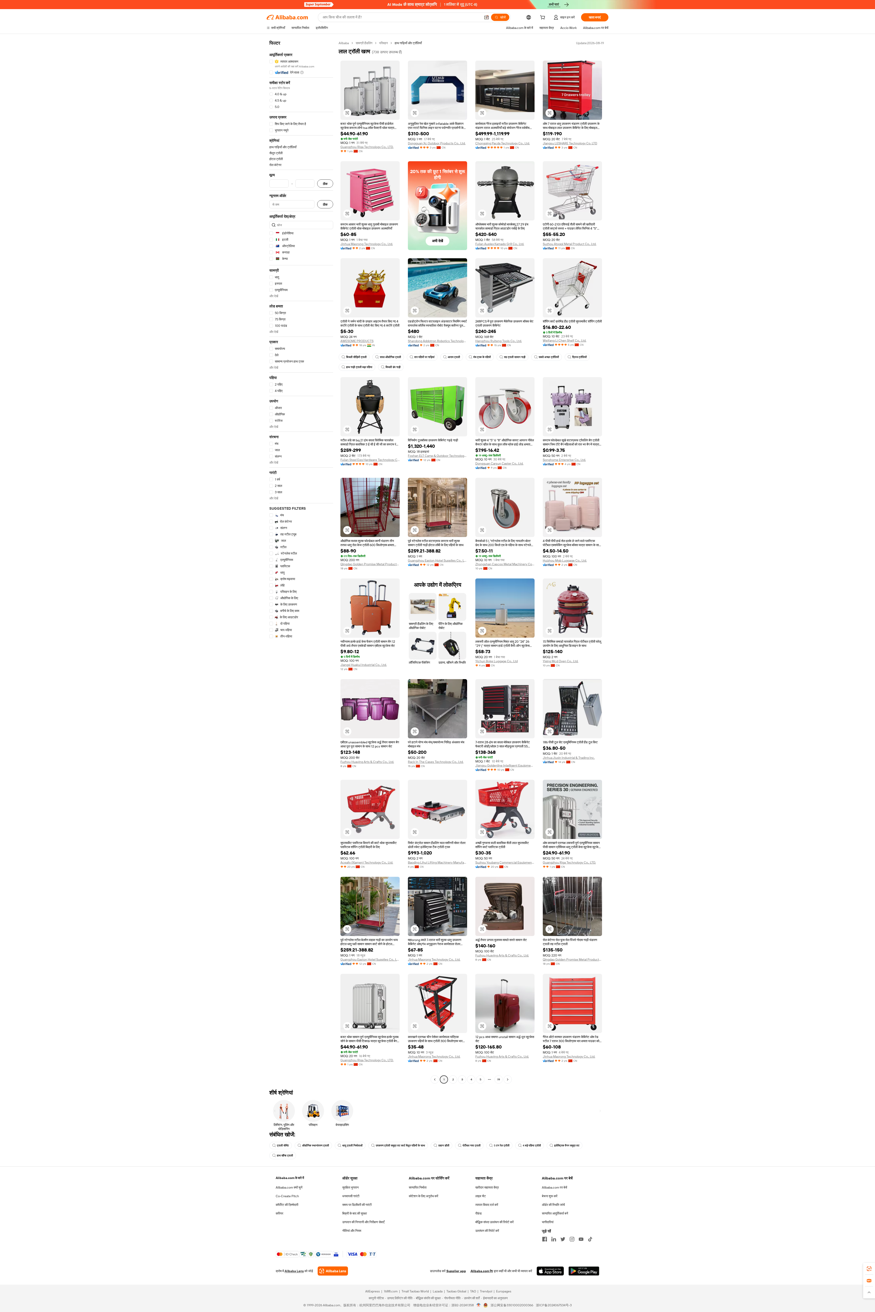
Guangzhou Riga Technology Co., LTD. (367, 147)
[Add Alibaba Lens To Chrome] (333, 1271)
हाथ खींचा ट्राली (285, 1155)
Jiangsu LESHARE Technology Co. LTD (570, 143)
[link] (869, 1269)
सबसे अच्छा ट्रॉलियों (549, 357)
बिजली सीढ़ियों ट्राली (356, 357)
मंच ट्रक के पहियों (482, 357)
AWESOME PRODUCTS (356, 341)
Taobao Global (456, 1291)
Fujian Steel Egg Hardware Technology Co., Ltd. (370, 460)
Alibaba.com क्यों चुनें (289, 1187)
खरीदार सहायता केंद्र (487, 1187)
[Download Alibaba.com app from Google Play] (584, 1271)
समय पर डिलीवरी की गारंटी (357, 1205)
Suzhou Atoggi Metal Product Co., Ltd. (569, 244)
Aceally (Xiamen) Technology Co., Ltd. (366, 862)
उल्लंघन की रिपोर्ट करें (487, 1231)
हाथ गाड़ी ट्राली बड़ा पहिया (359, 367)
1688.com (391, 1291)
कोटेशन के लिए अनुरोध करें (423, 1196)
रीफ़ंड (478, 1213)
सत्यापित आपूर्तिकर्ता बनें (555, 1213)
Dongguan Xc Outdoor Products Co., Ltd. (437, 143)
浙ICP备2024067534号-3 (554, 1305)
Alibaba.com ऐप (482, 1271)
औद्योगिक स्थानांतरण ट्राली (315, 1145)
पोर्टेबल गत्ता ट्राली (472, 1145)
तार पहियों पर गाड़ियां (424, 357)
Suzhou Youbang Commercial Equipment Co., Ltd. (505, 862)
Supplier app (456, 1271)
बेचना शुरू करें (549, 1196)
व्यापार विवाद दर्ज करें (486, 1205)
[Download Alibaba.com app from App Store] (550, 1271)
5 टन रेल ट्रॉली (502, 1145)
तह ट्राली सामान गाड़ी (514, 357)
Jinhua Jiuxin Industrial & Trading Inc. (569, 758)
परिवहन (383, 43)
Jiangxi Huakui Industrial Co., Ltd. (363, 665)
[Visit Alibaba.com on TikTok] (590, 1239)
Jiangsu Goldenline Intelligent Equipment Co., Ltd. (505, 765)
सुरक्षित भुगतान (350, 1187)
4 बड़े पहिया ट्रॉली (532, 1145)
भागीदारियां (547, 1222)
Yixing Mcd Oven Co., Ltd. (560, 661)
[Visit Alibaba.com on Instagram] (572, 1239)
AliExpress (372, 1291)
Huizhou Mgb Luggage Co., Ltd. (565, 560)
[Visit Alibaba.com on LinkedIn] (553, 1239)
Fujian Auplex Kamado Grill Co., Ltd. (499, 244)
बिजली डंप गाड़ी (393, 367)
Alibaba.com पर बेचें (554, 1187)
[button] (486, 17)
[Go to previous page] (435, 1079)
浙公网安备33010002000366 (512, 1305)
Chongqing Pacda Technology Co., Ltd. (502, 143)
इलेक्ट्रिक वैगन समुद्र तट (566, 1145)
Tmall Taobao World (415, 1291)
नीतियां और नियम (351, 1231)
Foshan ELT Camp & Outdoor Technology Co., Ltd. (437, 456)
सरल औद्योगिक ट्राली (390, 357)
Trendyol (486, 1291)
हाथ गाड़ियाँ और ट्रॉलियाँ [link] (408, 43)
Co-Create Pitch (287, 1196)
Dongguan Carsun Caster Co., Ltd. (499, 463)
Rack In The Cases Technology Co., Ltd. (435, 762)
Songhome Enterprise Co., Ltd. (564, 460)
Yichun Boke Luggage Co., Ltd (496, 661)
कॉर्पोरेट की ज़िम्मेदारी (287, 1205)
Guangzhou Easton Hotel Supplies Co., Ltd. (437, 560)
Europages (503, 1291)
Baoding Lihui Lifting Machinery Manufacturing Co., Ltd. (437, 862)
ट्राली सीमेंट (283, 1145)
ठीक (325, 184)
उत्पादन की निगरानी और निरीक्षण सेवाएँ (363, 1222)
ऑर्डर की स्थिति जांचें (553, 1205)
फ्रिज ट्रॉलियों (579, 357)
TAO (473, 1291)
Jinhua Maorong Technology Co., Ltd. (366, 244)
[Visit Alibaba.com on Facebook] (544, 1239)
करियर (279, 1213)
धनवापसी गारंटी (350, 1196)
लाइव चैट (480, 1196)
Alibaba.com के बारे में (290, 1178)
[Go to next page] (508, 1079)
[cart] (543, 18)
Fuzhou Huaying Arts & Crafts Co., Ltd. (367, 762)
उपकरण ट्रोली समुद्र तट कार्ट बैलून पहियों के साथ (400, 1145)
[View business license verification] (478, 1305)
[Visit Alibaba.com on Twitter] (563, 1239)
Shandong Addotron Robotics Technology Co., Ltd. (437, 341)
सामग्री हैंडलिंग (364, 43)
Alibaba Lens (294, 1271)
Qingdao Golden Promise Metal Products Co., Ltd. (370, 564)
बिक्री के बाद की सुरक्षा (354, 1213)
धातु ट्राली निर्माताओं (352, 1145)
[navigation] (301, 561)
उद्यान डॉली (443, 1145)
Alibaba (344, 43)
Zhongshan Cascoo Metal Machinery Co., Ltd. (505, 564)
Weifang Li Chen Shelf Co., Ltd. (564, 340)
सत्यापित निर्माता (418, 1187)
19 (498, 1079)
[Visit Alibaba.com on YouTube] (581, 1239)
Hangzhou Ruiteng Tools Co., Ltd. (498, 341)
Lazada (438, 1291)
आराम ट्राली (454, 357)
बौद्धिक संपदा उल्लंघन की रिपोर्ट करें (494, 1222)
